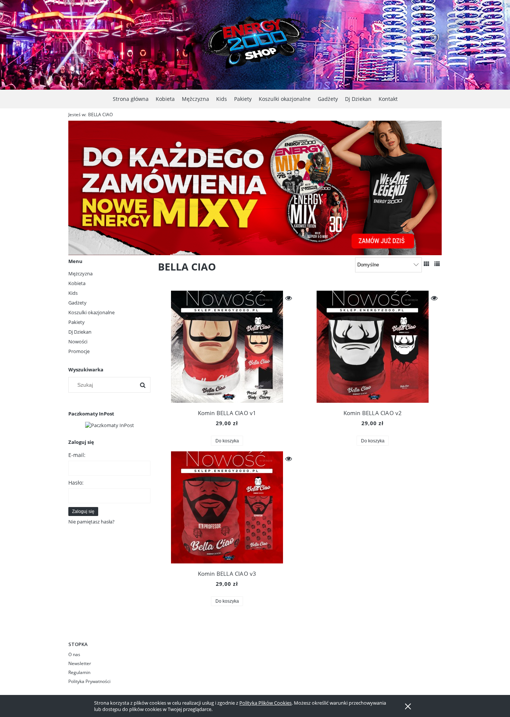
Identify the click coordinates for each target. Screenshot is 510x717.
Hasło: (76, 482)
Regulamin (79, 672)
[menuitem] (131, 99)
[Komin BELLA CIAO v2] (373, 347)
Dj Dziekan (79, 331)
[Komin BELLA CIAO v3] (227, 507)
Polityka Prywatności (89, 681)
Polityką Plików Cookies (265, 702)
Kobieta (76, 283)
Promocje (79, 351)
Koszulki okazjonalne (91, 312)
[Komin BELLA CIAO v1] (227, 347)
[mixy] (255, 187)
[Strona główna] (255, 39)
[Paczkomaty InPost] (109, 424)
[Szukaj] (142, 384)
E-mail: (76, 454)
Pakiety (76, 322)
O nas (74, 654)
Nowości (77, 341)
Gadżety (77, 302)
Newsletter (79, 663)
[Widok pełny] (437, 264)
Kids (73, 293)
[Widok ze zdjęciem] (426, 264)
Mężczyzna (80, 273)
